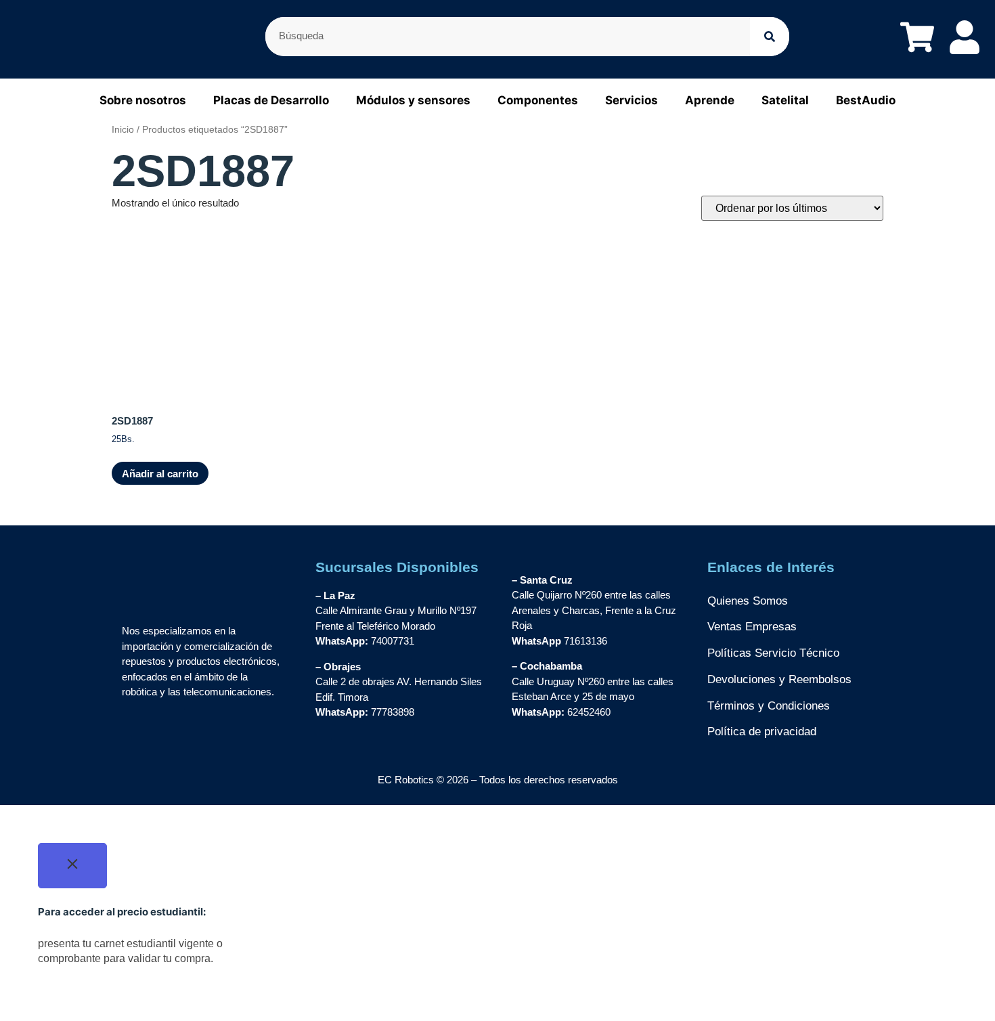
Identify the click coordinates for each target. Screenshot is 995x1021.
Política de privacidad (761, 731)
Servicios (631, 100)
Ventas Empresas (752, 626)
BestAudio (866, 100)
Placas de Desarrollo (271, 100)
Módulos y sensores (413, 100)
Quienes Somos (747, 600)
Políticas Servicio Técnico (773, 653)
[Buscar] (769, 36)
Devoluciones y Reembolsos (779, 679)
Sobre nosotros (143, 100)
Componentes (538, 100)
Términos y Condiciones (768, 705)
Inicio (123, 130)
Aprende (709, 100)
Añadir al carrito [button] (160, 473)
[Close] (72, 866)
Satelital (785, 100)
